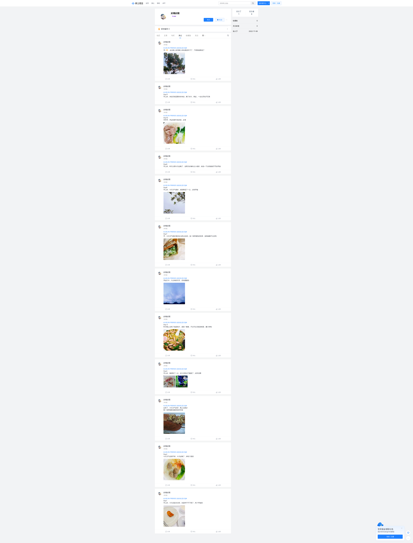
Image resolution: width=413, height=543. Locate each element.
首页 (147, 3)
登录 (276, 3)
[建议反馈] (408, 533)
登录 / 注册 (390, 537)
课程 (158, 3)
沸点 (152, 3)
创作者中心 (262, 3)
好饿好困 (166, 42)
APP (164, 3)
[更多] (408, 538)
